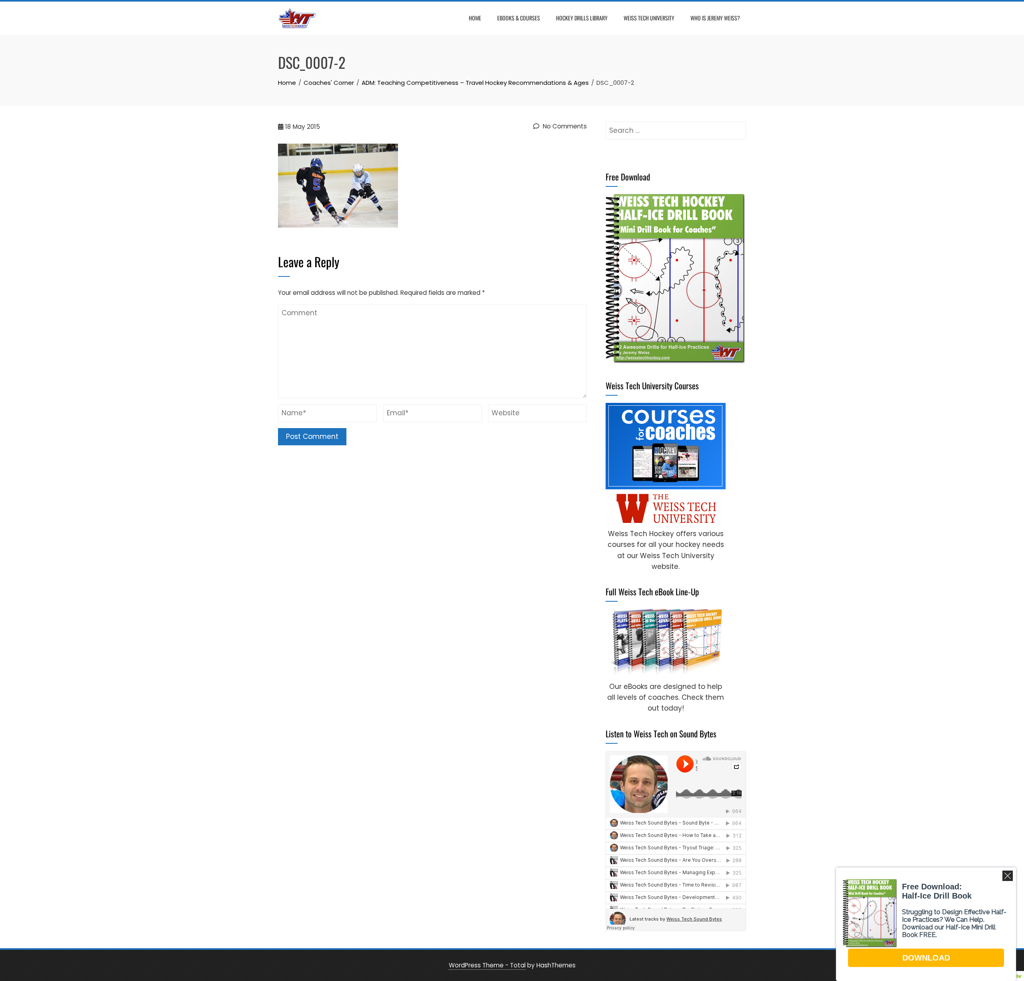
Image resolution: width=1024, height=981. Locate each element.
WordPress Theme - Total (487, 965)
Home (475, 18)
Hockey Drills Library (582, 18)
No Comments (564, 126)
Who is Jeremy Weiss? (715, 18)
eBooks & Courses (518, 18)
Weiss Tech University (649, 18)
